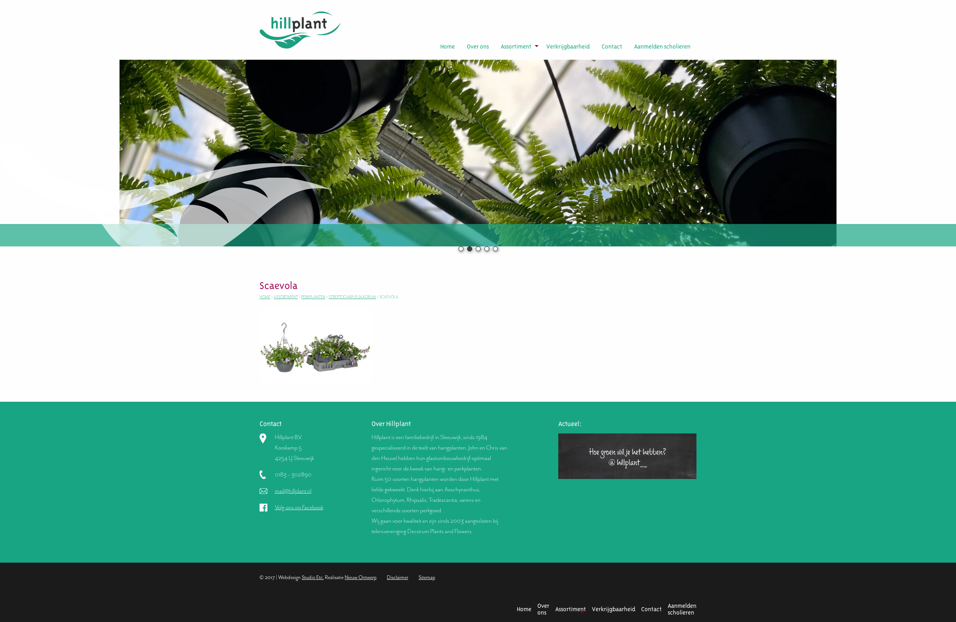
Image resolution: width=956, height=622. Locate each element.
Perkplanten (313, 297)
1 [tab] (461, 248)
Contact (612, 46)
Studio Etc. (313, 577)
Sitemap (427, 577)
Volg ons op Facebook (299, 507)
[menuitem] (447, 46)
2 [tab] (469, 248)
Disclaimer (397, 577)
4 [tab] (486, 248)
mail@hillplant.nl (293, 491)
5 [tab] (495, 248)
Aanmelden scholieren (662, 46)
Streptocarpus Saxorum (352, 297)
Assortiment (516, 46)
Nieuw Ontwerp (360, 577)
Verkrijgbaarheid (568, 46)
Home (447, 46)
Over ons (478, 46)
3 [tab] (478, 248)
